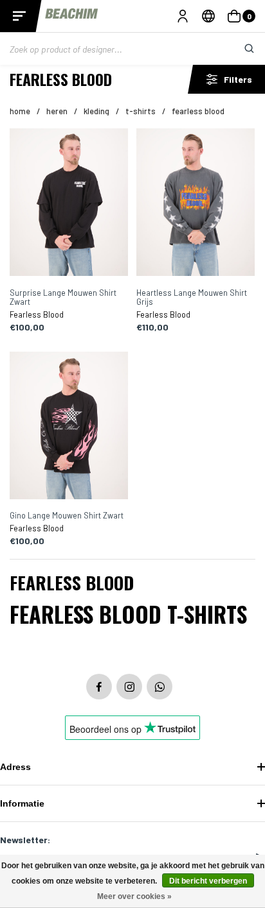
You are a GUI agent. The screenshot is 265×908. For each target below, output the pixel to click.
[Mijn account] (182, 16)
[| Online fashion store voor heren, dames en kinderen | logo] (72, 15)
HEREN (57, 111)
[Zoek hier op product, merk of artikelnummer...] (239, 49)
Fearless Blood (198, 111)
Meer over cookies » (134, 896)
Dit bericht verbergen (208, 881)
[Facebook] (99, 686)
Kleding (96, 111)
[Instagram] (129, 686)
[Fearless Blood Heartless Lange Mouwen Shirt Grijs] (195, 203)
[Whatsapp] (159, 686)
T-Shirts (140, 111)
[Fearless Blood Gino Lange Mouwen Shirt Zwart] (69, 426)
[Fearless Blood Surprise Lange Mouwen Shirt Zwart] (69, 203)
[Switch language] (208, 16)
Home (20, 111)
